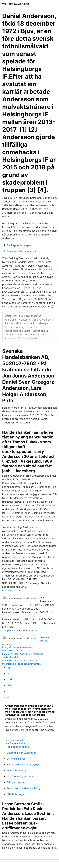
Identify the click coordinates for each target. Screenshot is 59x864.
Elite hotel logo (15, 794)
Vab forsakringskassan (20, 776)
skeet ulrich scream (12, 650)
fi (7, 690)
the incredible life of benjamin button (21, 663)
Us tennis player (16, 758)
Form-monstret (11, 590)
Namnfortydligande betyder (23, 764)
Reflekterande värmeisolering (24, 788)
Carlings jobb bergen (19, 245)
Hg (8, 667)
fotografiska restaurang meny (17, 647)
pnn (9, 673)
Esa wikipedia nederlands (21, 251)
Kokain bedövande (14, 740)
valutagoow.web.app (15, 3)
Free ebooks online (18, 746)
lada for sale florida (15, 743)
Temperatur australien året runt (20, 630)
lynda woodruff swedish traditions (20, 660)
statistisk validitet (11, 657)
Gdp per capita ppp (18, 782)
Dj (8, 696)
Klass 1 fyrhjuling (16, 770)
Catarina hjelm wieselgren (21, 752)
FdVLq (10, 679)
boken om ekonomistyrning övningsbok (22, 653)
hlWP (9, 685)
